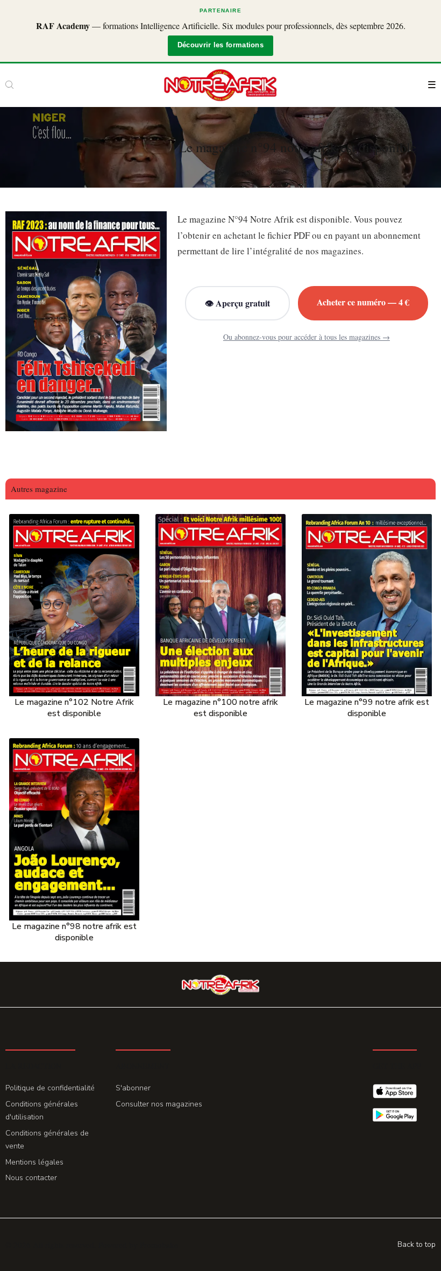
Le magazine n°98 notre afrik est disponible (74, 932)
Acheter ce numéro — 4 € (363, 302)
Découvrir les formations (220, 45)
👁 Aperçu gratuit (237, 303)
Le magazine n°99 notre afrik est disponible (366, 707)
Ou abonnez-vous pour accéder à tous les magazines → (306, 337)
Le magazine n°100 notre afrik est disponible (220, 707)
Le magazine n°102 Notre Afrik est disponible (74, 707)
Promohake (159, 1244)
